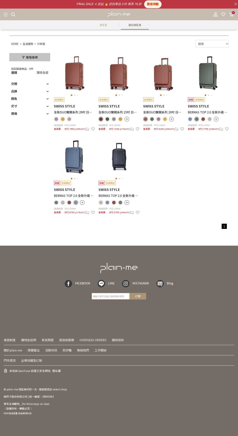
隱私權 (56, 371)
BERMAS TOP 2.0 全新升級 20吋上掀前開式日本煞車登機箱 (119, 195)
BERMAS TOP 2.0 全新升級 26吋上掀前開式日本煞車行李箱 (74, 195)
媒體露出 (34, 350)
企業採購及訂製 (31, 360)
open (127, 119)
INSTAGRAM (140, 283)
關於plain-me (13, 350)
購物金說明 (28, 340)
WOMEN (134, 25)
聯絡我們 (83, 350)
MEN (103, 25)
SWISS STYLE (64, 106)
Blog (170, 283)
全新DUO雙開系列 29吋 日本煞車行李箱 (74, 112)
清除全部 (42, 72)
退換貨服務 (66, 340)
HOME (15, 44)
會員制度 (10, 340)
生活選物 (28, 44)
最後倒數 (153, 4)
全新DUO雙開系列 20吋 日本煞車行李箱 (163, 112)
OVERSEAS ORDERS (93, 340)
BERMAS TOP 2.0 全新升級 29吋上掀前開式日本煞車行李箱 (208, 112)
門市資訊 (10, 360)
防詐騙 (67, 350)
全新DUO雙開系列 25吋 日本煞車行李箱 (119, 112)
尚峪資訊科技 (25, 413)
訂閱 (137, 296)
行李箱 (41, 44)
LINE (111, 283)
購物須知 (118, 340)
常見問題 (48, 340)
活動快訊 (51, 350)
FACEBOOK (82, 283)
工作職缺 (101, 350)
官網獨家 (59, 99)
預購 (191, 99)
